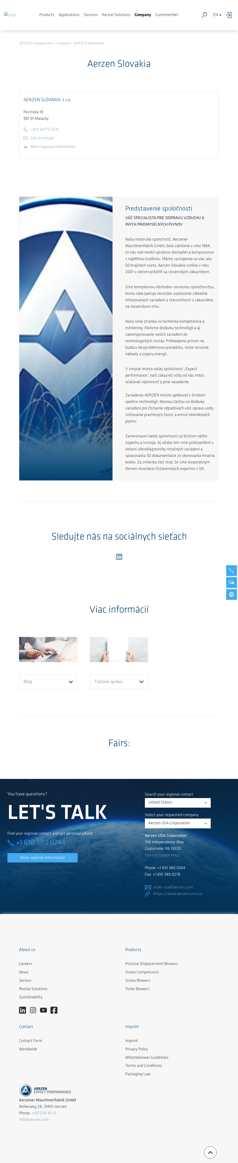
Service (25, 981)
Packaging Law (138, 1074)
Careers (25, 964)
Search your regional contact (169, 795)
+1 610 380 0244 (40, 843)
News (24, 972)
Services (91, 15)
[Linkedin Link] (24, 1010)
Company (143, 15)
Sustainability (31, 997)
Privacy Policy (136, 1049)
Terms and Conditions (143, 1066)
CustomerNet (166, 15)
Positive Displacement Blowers (151, 964)
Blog (27, 682)
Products (46, 15)
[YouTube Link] (45, 1010)
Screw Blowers (137, 981)
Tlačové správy (108, 682)
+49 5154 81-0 (44, 1113)
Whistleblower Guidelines (147, 1058)
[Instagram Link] (35, 1010)
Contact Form (30, 1041)
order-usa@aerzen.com (173, 887)
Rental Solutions (116, 15)
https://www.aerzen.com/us (177, 894)
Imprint (131, 1041)
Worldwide (28, 1049)
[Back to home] (10, 15)
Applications (69, 15)
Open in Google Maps (162, 855)
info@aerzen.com (34, 1120)
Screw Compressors (142, 972)
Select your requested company (171, 815)
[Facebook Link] (55, 1010)
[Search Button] (205, 15)
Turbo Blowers (137, 989)
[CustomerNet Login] (230, 15)
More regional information (42, 858)
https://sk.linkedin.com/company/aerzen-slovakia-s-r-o (119, 557)
